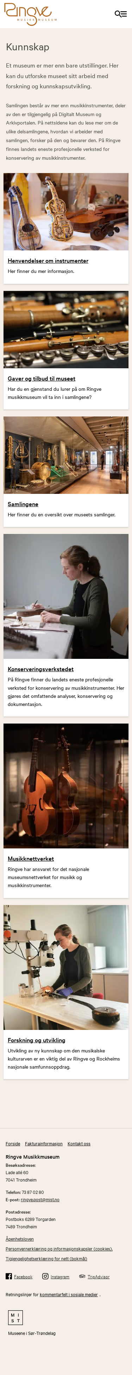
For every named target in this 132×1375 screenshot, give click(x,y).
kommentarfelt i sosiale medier (69, 1294)
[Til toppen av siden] (123, 1349)
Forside (13, 1143)
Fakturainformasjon (44, 1143)
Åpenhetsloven (20, 1238)
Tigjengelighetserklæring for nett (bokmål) (46, 1258)
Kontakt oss (79, 1143)
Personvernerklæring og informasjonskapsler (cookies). (59, 1248)
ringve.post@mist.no (40, 1199)
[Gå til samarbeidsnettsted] (66, 1318)
